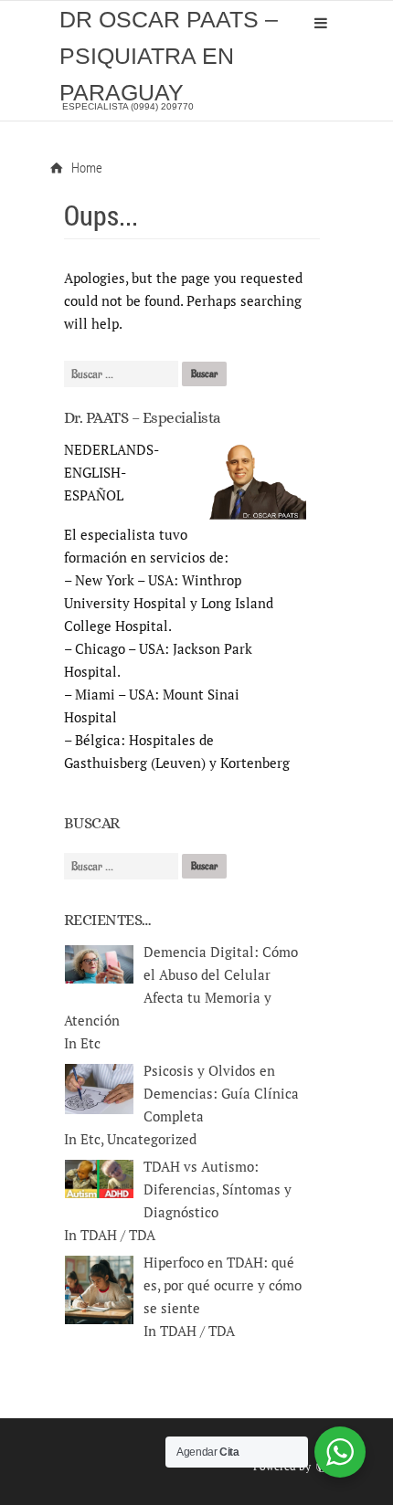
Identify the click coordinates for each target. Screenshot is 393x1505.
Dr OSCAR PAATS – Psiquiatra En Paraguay (168, 55)
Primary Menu (321, 23)
